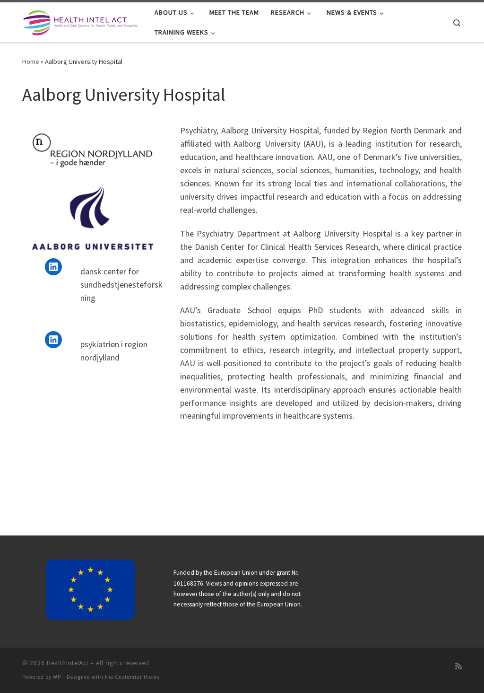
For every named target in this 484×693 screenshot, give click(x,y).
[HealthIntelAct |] (81, 21)
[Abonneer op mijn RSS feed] (458, 666)
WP (57, 677)
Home (30, 61)
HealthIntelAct (68, 663)
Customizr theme (137, 677)
